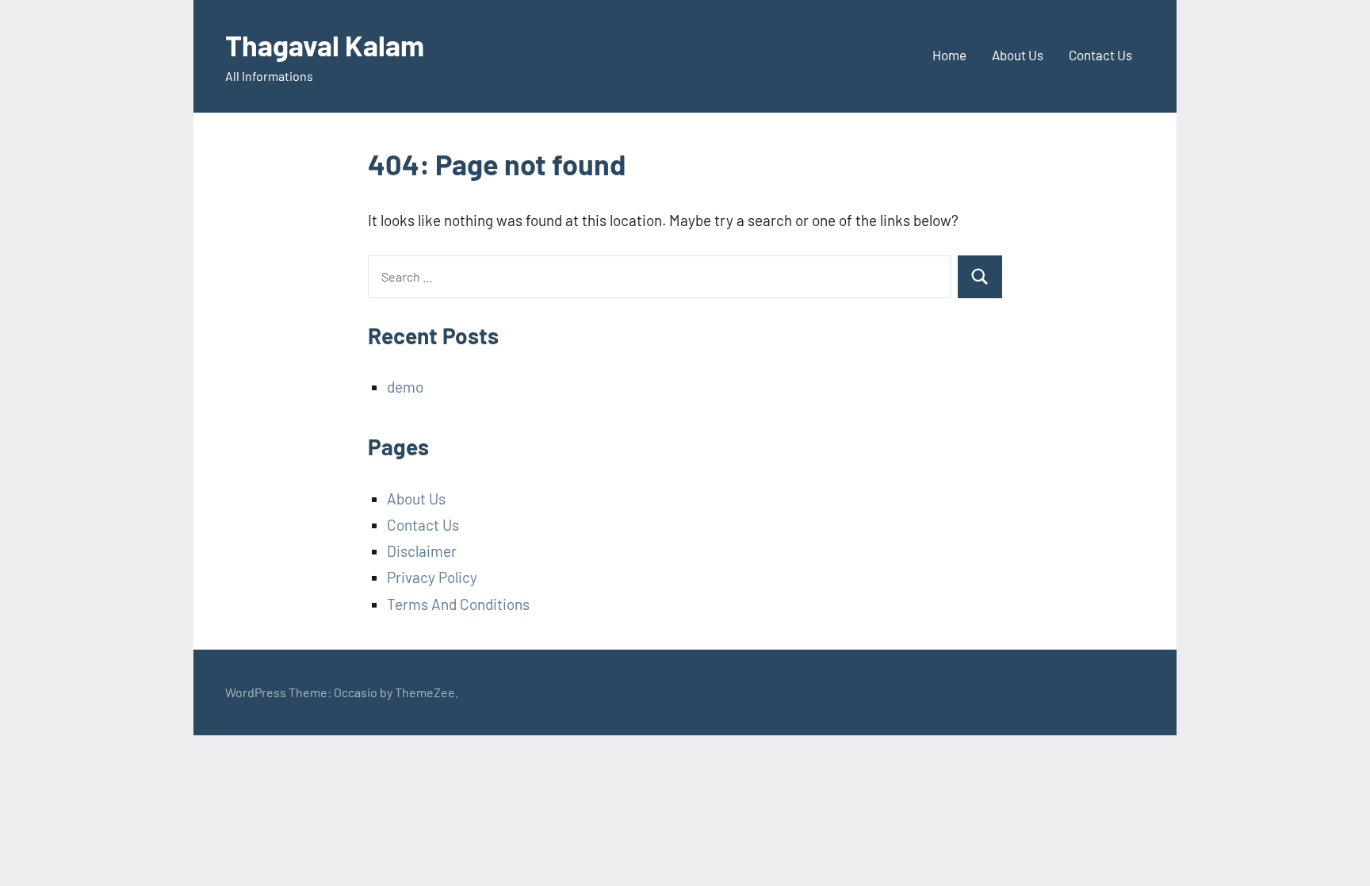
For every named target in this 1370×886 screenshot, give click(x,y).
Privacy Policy (432, 577)
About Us (1017, 55)
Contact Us (1100, 55)
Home (949, 55)
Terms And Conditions (458, 604)
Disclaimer (422, 551)
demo (405, 387)
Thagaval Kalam (324, 45)
